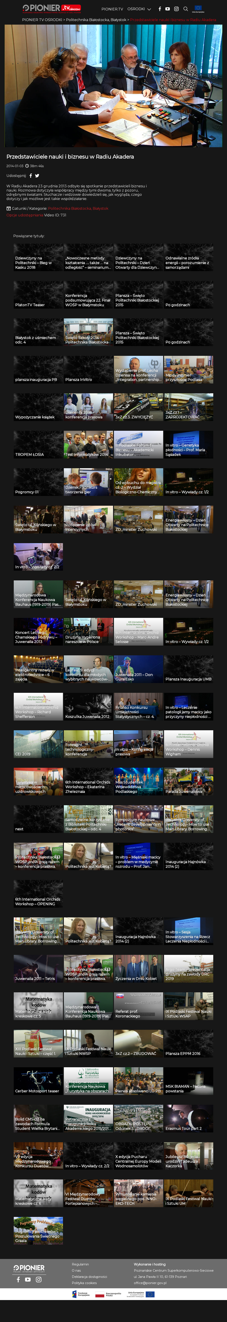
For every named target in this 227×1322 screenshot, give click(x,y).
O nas (76, 1271)
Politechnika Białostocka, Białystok (78, 208)
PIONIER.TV (112, 9)
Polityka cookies (84, 1283)
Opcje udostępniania (24, 215)
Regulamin (80, 1264)
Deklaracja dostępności (89, 1277)
